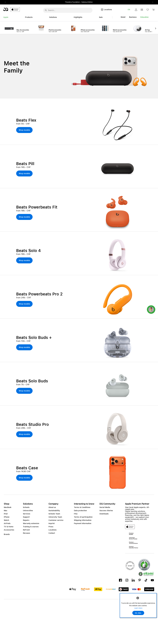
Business (133, 17)
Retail (123, 17)
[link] (153, 10)
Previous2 (6, 2)
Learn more (138, 608)
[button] (136, 9)
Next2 (151, 2)
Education (144, 17)
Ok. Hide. (138, 613)
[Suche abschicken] (46, 10)
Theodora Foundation (72, 2)
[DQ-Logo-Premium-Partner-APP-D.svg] (11, 9)
